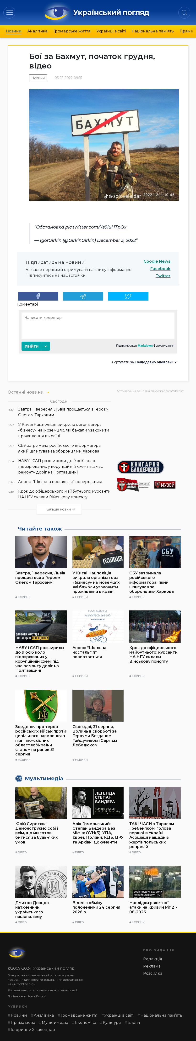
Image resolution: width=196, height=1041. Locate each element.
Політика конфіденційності (27, 996)
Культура (112, 1022)
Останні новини (26, 392)
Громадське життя (72, 31)
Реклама (152, 966)
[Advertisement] (152, 424)
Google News (157, 261)
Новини (14, 31)
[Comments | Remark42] (98, 338)
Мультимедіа (55, 1022)
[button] (9, 12)
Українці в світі (111, 31)
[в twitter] (128, 296)
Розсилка (152, 973)
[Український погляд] (17, 953)
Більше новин (59, 509)
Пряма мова (23, 1022)
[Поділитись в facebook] (38, 296)
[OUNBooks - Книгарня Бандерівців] (152, 467)
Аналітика (37, 31)
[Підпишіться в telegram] (83, 296)
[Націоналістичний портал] (134, 485)
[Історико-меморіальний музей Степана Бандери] (171, 485)
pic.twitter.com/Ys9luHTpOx (95, 227)
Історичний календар (33, 1029)
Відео (22, 852)
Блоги (134, 1022)
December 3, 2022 (116, 240)
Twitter (163, 276)
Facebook (160, 268)
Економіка (85, 1022)
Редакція (152, 959)
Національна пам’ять (152, 31)
